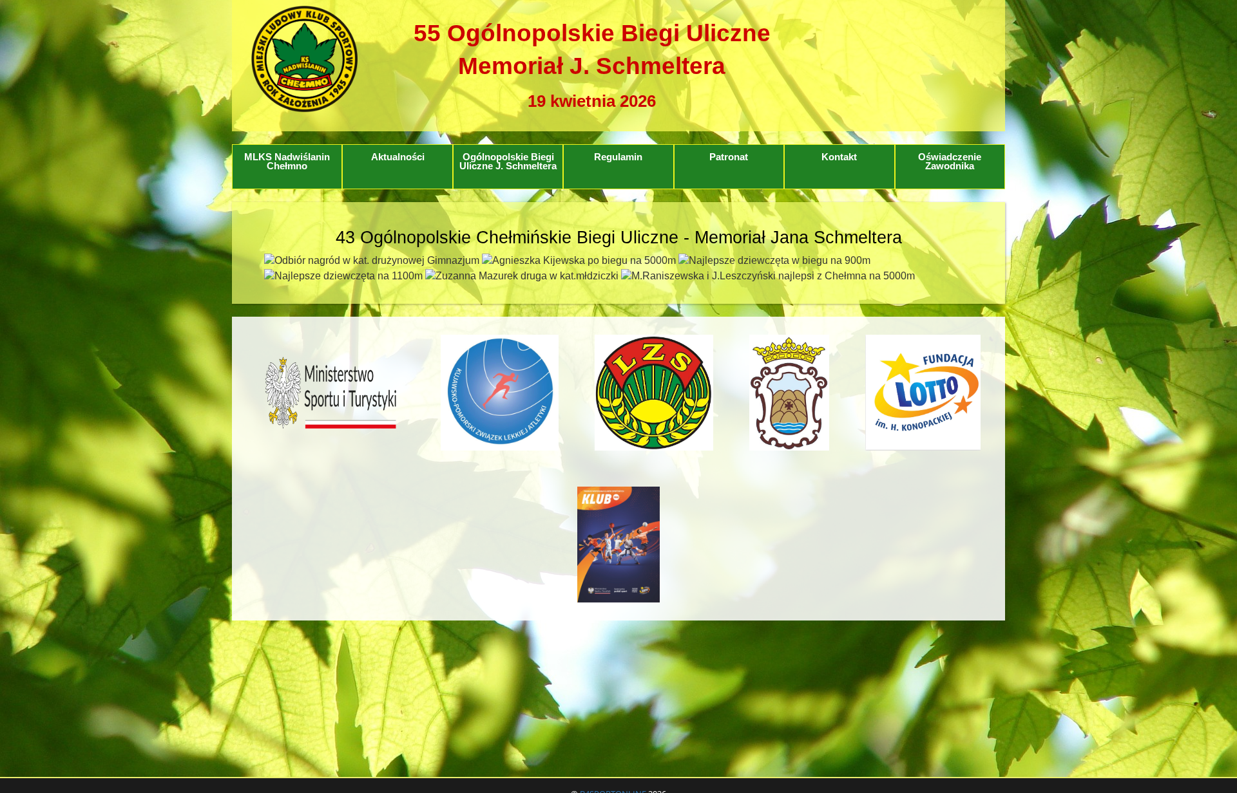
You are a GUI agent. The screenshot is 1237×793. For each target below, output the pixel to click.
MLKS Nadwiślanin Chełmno (287, 162)
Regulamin (618, 157)
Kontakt (839, 157)
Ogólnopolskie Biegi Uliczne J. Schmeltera (508, 162)
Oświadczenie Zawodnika (949, 162)
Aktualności (398, 157)
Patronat (728, 157)
